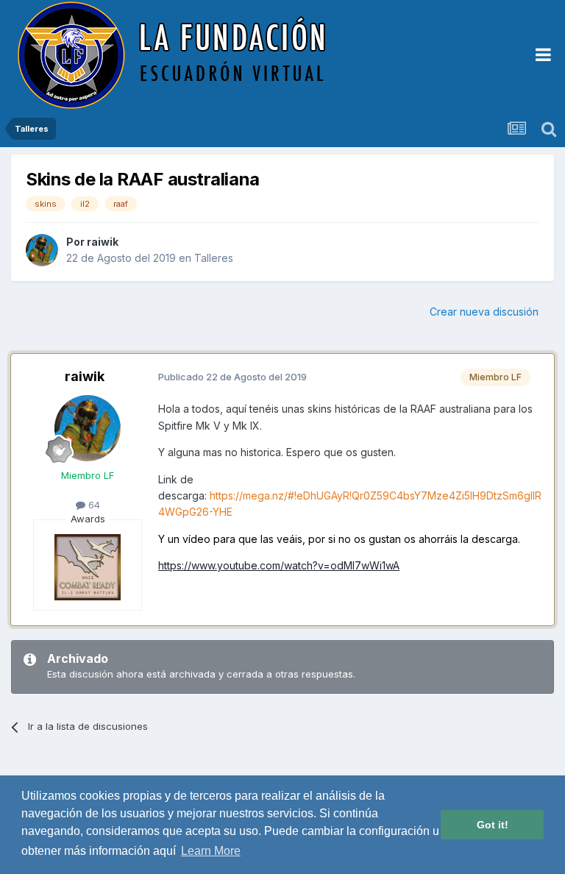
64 (92, 505)
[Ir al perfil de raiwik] (42, 250)
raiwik (102, 241)
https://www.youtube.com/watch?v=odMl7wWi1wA (278, 565)
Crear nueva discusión (484, 311)
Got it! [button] (492, 825)
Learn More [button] (211, 851)
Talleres (213, 258)
